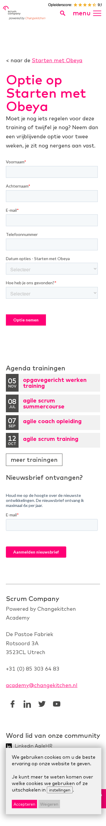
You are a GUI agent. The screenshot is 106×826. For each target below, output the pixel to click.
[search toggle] (62, 13)
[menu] (98, 11)
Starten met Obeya (57, 60)
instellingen (59, 789)
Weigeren (49, 804)
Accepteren (24, 804)
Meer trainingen (34, 459)
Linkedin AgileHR (33, 746)
